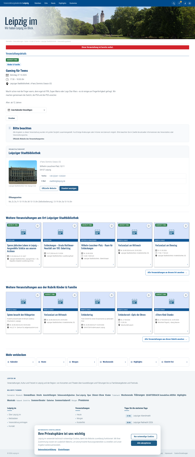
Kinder (108, 395)
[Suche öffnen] (174, 3)
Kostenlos (73, 3)
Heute (53, 3)
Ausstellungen (49, 395)
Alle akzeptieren (144, 443)
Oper (89, 395)
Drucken (11, 118)
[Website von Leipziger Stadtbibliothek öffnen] (23, 172)
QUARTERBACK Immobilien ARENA (161, 395)
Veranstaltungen (18, 41)
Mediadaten (13, 418)
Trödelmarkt (116, 395)
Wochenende (127, 395)
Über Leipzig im (15, 414)
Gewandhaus (29, 395)
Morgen (74, 400)
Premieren (83, 400)
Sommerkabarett (62, 400)
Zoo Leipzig (81, 395)
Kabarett (19, 401)
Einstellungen (64, 449)
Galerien (50, 400)
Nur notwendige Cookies (144, 436)
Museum (19, 395)
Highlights (62, 3)
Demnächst (11, 395)
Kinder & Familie (35, 41)
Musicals (11, 400)
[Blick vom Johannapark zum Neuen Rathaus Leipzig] (97, 23)
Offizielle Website (49, 188)
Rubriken (38, 3)
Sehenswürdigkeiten (66, 395)
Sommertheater (38, 400)
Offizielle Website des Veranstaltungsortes (28, 139)
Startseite (9, 41)
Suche (26, 41)
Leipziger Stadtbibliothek (48, 41)
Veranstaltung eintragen (18, 422)
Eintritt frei (26, 401)
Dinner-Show (98, 395)
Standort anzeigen (68, 188)
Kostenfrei (81, 422)
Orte (46, 3)
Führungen (139, 394)
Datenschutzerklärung (47, 449)
